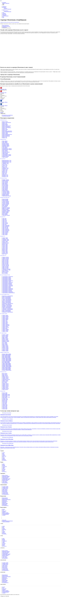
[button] (30, 139)
